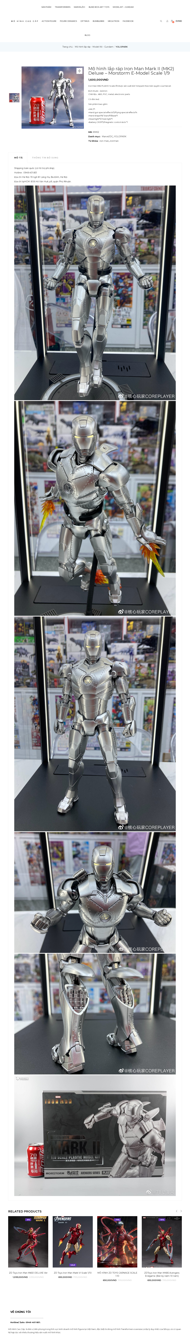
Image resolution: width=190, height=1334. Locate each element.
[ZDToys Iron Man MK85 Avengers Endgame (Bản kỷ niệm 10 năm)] (162, 1241)
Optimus (84, 21)
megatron (113, 21)
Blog (87, 35)
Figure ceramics (68, 21)
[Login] (167, 21)
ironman (114, 141)
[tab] (17, 157)
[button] (176, 21)
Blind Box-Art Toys (99, 7)
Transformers (62, 7)
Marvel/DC (79, 7)
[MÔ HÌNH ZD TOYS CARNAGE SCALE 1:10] (117, 1241)
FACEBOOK (128, 21)
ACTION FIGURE (49, 21)
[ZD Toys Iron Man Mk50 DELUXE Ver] (28, 1241)
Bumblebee (98, 21)
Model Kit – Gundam (123, 7)
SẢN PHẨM (46, 7)
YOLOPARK (122, 46)
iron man (104, 141)
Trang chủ (67, 46)
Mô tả (18, 157)
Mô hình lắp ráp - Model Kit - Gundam (94, 46)
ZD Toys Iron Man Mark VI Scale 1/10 (73, 1273)
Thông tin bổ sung (45, 157)
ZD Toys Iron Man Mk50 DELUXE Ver (28, 1273)
